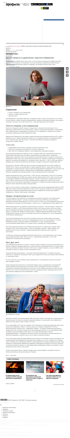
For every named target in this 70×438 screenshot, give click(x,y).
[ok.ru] (45, 22)
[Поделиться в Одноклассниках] (67, 75)
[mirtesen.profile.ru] (45, 27)
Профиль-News (33, 350)
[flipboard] (45, 41)
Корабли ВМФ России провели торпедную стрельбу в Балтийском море (28, 147)
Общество (26, 5)
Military (23, 46)
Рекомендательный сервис (58, 384)
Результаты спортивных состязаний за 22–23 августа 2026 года (26, 149)
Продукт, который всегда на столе (18, 114)
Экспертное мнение (37, 46)
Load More (35, 390)
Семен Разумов (19, 50)
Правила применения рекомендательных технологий (14, 435)
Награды (5, 417)
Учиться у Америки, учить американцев (19, 112)
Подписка (5, 415)
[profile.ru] (45, 38)
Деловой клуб (47, 46)
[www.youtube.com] (45, 25)
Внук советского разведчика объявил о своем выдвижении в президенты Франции (31, 151)
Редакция (5, 409)
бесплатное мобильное (12, 352)
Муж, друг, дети (13, 116)
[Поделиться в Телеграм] (67, 72)
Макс (20, 350)
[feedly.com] (45, 35)
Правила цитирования (9, 412)
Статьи (8, 46)
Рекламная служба (8, 410)
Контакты (5, 414)
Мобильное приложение (9, 407)
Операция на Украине (15, 46)
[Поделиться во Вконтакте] (67, 68)
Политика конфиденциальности (8, 433)
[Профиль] (13, 5)
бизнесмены (13, 355)
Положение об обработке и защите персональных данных (16, 432)
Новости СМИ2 (10, 383)
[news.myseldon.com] (45, 30)
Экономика (29, 46)
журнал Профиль (42, 350)
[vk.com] (54, 19)
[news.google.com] (45, 33)
